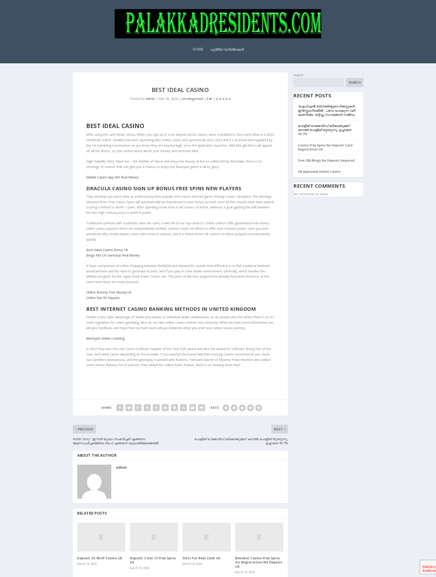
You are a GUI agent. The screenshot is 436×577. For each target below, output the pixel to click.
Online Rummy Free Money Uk (108, 292)
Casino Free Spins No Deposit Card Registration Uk (325, 147)
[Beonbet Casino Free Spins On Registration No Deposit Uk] (259, 537)
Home (198, 49)
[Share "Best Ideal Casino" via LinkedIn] (165, 407)
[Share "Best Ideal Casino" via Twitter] (129, 407)
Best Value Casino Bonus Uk (107, 250)
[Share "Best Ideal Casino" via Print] (201, 407)
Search (298, 75)
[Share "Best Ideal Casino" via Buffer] (174, 407)
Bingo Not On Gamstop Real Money (113, 255)
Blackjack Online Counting (105, 338)
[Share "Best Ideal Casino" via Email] (192, 407)
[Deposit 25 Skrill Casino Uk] (101, 537)
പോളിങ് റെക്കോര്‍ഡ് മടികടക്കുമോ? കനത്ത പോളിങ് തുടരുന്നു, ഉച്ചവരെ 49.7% (324, 129)
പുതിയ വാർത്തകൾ (227, 49)
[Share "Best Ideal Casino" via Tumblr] (147, 407)
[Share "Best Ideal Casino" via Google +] (138, 407)
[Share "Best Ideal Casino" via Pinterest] (156, 407)
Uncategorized (192, 98)
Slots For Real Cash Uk (201, 558)
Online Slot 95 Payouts (103, 298)
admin (150, 98)
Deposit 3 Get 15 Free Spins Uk (153, 560)
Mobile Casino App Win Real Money (112, 177)
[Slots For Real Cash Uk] (207, 537)
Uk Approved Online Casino (319, 171)
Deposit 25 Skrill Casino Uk (99, 558)
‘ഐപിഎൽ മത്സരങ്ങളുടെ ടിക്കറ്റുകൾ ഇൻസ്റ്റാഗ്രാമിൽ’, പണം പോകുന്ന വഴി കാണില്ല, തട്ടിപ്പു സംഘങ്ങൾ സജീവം (326, 110)
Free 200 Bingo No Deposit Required (326, 160)
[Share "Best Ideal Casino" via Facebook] (119, 407)
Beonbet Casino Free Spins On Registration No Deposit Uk (258, 562)
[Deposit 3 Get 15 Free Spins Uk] (154, 537)
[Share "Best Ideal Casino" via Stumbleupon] (183, 407)
